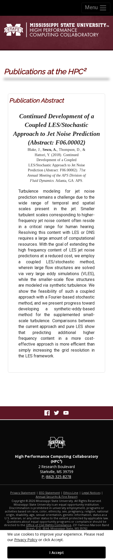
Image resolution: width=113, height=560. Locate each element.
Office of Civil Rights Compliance (48, 525)
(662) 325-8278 (58, 476)
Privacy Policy (25, 539)
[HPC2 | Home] (56, 32)
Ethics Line (70, 493)
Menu (92, 7)
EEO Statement (49, 493)
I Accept (56, 552)
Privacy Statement (22, 493)
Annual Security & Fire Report (57, 497)
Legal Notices (91, 493)
